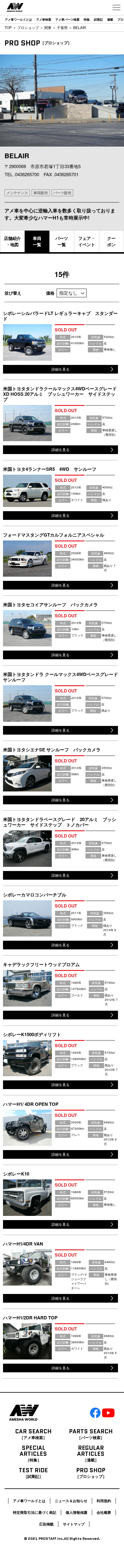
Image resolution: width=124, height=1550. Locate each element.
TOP (8, 27)
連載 (110, 19)
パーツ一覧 (61, 241)
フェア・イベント (86, 241)
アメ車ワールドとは (18, 19)
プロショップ (28, 27)
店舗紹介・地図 (12, 241)
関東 (47, 27)
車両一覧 (37, 241)
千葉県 (62, 27)
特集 (87, 19)
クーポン (111, 241)
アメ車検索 (43, 19)
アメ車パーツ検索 (67, 19)
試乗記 (98, 19)
